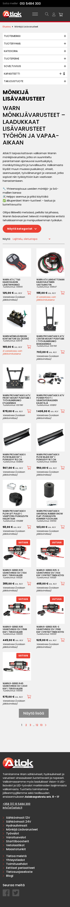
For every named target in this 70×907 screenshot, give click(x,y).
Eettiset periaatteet (20, 868)
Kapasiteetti (12, 73)
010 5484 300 (30, 3)
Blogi (9, 876)
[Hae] (47, 14)
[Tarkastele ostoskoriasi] (61, 14)
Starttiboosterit (17, 841)
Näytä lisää (33, 713)
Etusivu (7, 26)
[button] (29, 293)
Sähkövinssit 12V (18, 818)
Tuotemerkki (12, 36)
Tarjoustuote (13, 81)
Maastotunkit (16, 849)
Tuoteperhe (11, 58)
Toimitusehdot (17, 864)
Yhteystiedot (15, 860)
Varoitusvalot (16, 837)
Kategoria (11, 51)
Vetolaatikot (15, 845)
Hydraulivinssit (16, 825)
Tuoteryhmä (12, 43)
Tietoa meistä (16, 856)
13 (41, 725)
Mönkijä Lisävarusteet (22, 829)
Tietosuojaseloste (19, 872)
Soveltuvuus (12, 66)
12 (37, 725)
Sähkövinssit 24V (18, 822)
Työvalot (12, 833)
